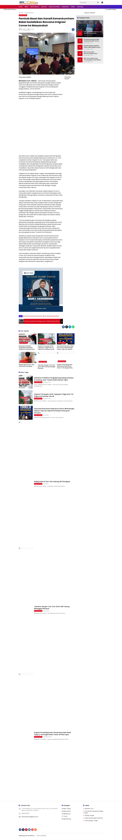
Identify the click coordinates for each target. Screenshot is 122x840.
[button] (98, 2)
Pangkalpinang (66, 814)
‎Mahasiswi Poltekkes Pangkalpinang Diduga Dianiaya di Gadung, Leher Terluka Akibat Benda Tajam (27, 347)
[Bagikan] (73, 29)
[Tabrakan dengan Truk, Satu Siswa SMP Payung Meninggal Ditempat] (46, 358)
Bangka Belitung (66, 819)
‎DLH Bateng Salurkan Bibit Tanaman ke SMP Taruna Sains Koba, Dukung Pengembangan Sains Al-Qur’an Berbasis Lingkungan (92, 40)
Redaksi (24, 29)
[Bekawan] (29, 2)
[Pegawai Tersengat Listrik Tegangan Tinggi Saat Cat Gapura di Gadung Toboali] (46, 338)
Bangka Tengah (66, 808)
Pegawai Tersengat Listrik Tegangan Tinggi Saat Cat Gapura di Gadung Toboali (46, 347)
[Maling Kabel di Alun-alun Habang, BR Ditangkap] (27, 357)
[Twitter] (66, 326)
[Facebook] (63, 326)
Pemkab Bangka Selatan (52, 316)
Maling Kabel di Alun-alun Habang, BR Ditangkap (26, 365)
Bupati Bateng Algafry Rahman (94, 818)
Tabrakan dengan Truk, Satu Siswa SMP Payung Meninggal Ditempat (46, 366)
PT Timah (64, 816)
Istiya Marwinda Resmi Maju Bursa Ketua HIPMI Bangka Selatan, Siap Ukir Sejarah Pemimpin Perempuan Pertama (65, 347)
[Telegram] (69, 326)
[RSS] (35, 829)
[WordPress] (29, 829)
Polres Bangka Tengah (91, 820)
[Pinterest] (26, 829)
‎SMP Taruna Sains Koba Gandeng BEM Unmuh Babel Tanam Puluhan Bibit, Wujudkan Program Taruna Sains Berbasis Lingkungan (92, 59)
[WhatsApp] (73, 326)
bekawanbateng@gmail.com (30, 817)
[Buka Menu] (102, 2)
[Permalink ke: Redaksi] (21, 29)
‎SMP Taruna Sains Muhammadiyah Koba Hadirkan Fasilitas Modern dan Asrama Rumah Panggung (91, 52)
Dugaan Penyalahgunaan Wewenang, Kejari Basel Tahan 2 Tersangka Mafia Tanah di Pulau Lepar (64, 366)
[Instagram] (32, 829)
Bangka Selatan (23, 15)
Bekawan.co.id (89, 808)
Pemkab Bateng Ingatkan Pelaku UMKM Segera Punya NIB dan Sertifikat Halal (92, 46)
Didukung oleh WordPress (26, 835)
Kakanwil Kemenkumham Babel (33, 316)
